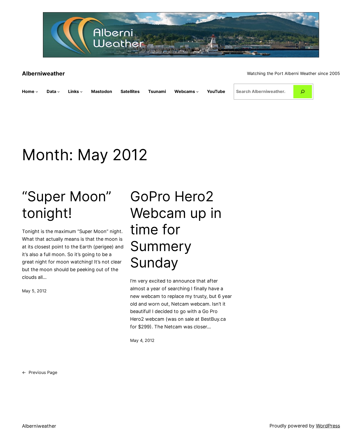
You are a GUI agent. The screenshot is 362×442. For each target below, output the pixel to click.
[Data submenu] (58, 91)
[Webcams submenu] (197, 91)
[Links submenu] (81, 91)
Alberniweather (43, 73)
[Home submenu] (37, 91)
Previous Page (39, 372)
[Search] (302, 91)
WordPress (328, 425)
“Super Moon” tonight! (66, 204)
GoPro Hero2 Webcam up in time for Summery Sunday (176, 229)
